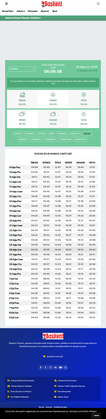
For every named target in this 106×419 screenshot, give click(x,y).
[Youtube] (60, 367)
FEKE (52, 134)
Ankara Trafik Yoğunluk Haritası (71, 386)
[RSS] (65, 367)
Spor (54, 11)
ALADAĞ (29, 134)
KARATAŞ (75, 134)
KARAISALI (62, 134)
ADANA (17, 134)
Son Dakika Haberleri (19, 397)
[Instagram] (50, 367)
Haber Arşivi (63, 397)
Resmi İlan (7, 11)
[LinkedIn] (55, 367)
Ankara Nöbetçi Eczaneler (22, 381)
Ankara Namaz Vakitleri (21, 386)
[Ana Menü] (6, 4)
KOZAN (87, 134)
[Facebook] (40, 367)
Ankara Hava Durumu (67, 381)
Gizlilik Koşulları (60, 407)
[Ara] (98, 4)
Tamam (96, 415)
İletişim (49, 407)
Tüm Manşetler (64, 391)
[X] (45, 367)
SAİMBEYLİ (36, 139)
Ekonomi (32, 11)
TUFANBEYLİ (50, 139)
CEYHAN (41, 134)
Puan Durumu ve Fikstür (21, 391)
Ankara (21, 11)
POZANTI (23, 139)
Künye (41, 407)
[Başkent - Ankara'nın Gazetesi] (51, 4)
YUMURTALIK (65, 139)
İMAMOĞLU (80, 139)
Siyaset (45, 11)
